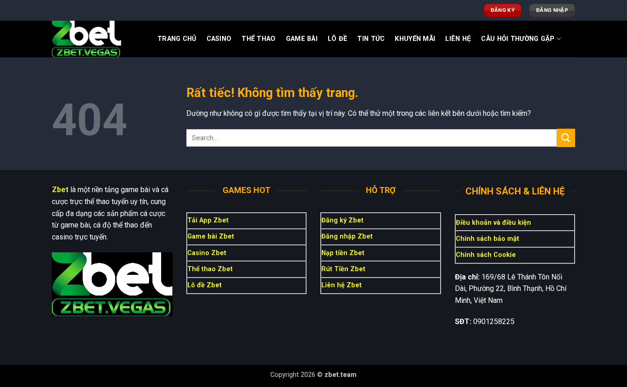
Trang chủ (176, 39)
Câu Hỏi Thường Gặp (517, 39)
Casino (219, 39)
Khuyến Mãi (415, 39)
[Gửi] (566, 138)
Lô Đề (337, 39)
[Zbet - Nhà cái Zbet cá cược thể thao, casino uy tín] (98, 39)
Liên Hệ (458, 39)
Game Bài (302, 39)
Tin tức (371, 39)
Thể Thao (258, 39)
